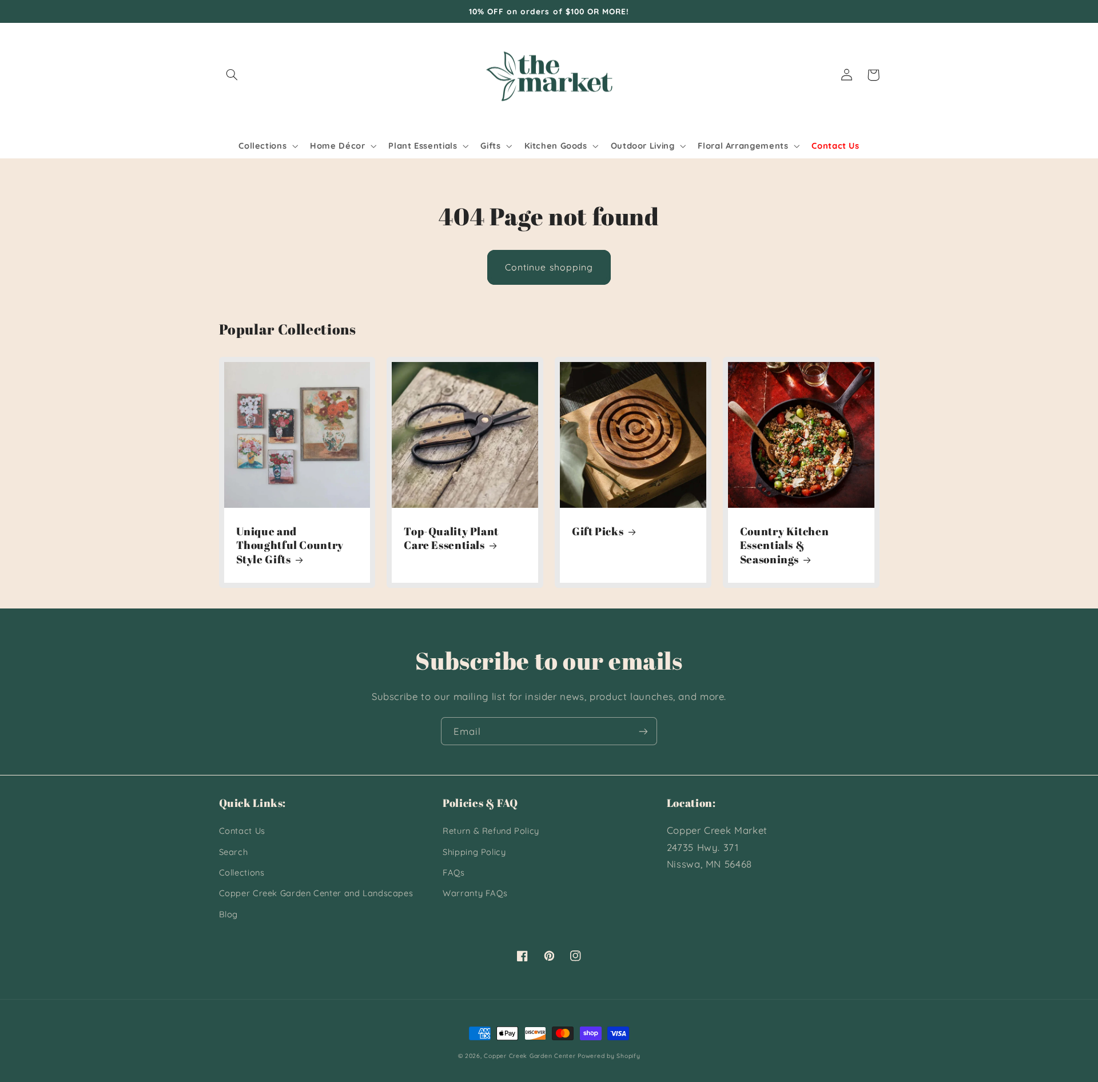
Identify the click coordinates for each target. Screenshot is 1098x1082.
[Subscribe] (643, 731)
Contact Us (242, 830)
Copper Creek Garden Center (529, 1056)
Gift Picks (597, 531)
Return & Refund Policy (491, 830)
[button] (232, 75)
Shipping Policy (474, 851)
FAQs (454, 872)
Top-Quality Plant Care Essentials (451, 538)
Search (233, 851)
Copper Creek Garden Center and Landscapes (316, 893)
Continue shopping (549, 267)
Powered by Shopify (609, 1056)
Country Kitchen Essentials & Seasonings (784, 545)
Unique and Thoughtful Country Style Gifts (290, 545)
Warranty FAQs (475, 893)
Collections (242, 872)
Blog (228, 914)
